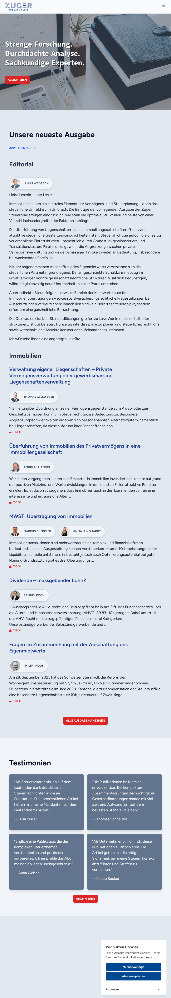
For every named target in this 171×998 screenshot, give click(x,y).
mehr (16, 431)
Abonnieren (17, 80)
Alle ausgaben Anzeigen (85, 720)
